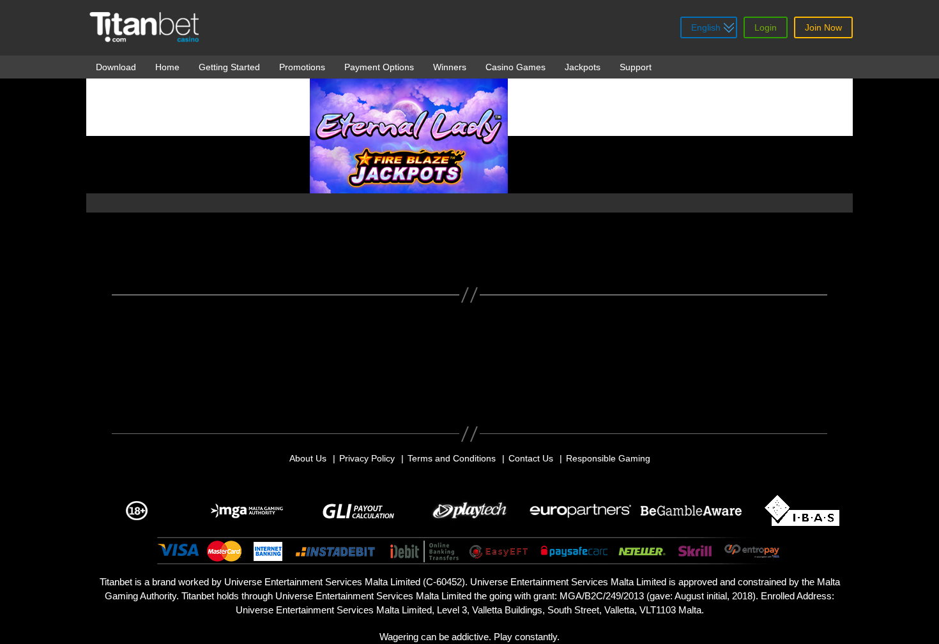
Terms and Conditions (452, 458)
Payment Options (379, 67)
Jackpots (582, 67)
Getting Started (229, 67)
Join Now (823, 27)
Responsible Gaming (608, 458)
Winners (449, 67)
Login (765, 27)
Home (167, 67)
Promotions (302, 67)
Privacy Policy (367, 458)
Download (116, 67)
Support (636, 67)
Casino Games (515, 67)
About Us (307, 458)
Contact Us (530, 458)
